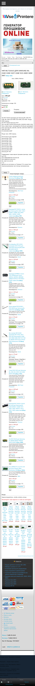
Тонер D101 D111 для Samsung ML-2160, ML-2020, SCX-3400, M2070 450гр (17, 372)
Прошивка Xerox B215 (10, 580)
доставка (6, 97)
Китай (19, 257)
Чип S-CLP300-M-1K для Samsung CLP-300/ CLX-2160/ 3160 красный (23, 513)
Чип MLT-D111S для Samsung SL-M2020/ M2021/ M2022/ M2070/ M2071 (17, 440)
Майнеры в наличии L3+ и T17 (13, 566)
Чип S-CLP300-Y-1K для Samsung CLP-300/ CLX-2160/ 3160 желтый (29, 513)
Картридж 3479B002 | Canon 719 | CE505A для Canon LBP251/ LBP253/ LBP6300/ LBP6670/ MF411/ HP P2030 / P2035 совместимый (16, 277)
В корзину (12, 202)
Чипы (13, 57)
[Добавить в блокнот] (10, 206)
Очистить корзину (9, 684)
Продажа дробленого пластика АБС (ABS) (15, 564)
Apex (19, 476)
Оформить (26, 682)
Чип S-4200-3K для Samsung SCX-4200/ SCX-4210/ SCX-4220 (4, 514)
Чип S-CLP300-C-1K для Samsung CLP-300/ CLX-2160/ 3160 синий (17, 513)
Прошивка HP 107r (9, 586)
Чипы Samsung (19, 57)
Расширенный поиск (15, 65)
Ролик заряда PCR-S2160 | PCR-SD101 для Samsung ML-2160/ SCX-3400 (17, 308)
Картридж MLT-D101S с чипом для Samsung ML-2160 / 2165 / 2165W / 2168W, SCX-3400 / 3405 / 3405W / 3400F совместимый (17, 213)
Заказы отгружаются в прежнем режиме (15, 570)
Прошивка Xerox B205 (10, 582)
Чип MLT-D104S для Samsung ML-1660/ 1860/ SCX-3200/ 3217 (17, 536)
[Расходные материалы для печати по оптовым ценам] (17, 16)
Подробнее (20, 202)
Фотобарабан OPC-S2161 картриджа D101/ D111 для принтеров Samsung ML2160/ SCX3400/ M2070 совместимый (17, 248)
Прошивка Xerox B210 (10, 583)
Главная (9, 57)
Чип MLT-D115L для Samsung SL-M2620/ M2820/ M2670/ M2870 (10, 536)
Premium (20, 227)
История (4, 679)
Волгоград (4, 638)
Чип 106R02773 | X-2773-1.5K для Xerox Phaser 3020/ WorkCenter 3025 (17, 468)
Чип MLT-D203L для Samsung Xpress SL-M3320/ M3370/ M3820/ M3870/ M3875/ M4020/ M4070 (23, 540)
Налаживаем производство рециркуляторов (15, 568)
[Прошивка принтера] (3, 593)
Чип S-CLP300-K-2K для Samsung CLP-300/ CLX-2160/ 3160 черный (10, 513)
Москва (4, 635)
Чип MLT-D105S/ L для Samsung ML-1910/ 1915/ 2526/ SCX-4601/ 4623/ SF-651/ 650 (29, 537)
